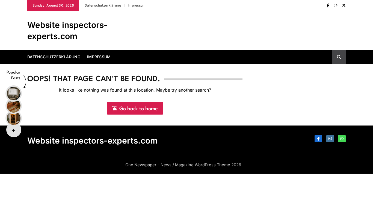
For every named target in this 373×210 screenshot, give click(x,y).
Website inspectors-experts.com (92, 140)
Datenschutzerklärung (103, 5)
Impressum (137, 5)
